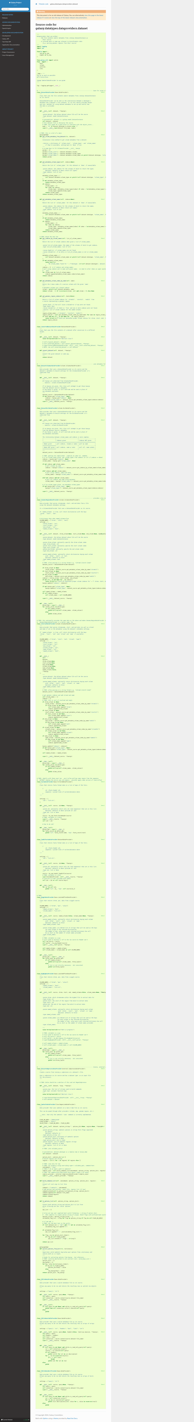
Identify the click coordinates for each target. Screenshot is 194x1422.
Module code (43, 4)
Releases (5, 18)
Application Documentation (11, 45)
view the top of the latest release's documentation (69, 18)
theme (56, 1418)
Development (6, 36)
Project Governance (8, 52)
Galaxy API (5, 39)
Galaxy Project (16, 2)
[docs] (103, 92)
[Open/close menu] (1, 18)
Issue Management (8, 55)
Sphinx (45, 1418)
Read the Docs (72, 1418)
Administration (7, 25)
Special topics (6, 28)
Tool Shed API (6, 42)
